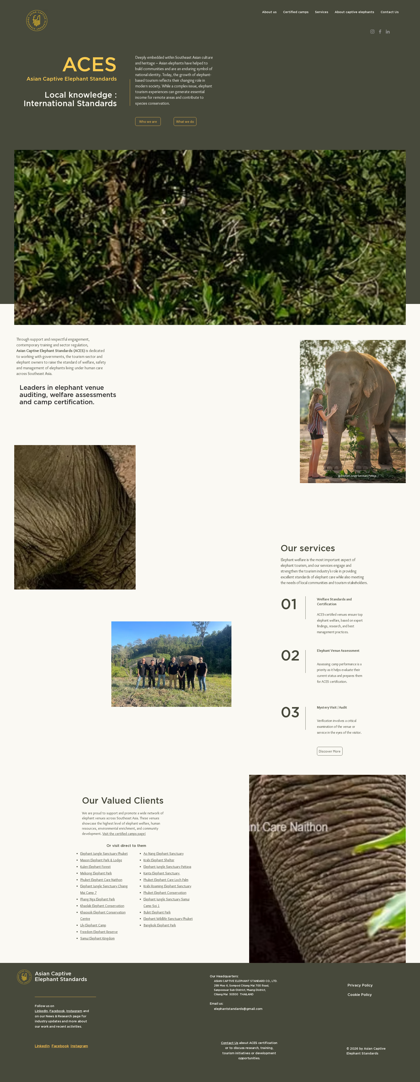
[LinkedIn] (387, 31)
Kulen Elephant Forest (95, 867)
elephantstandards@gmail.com (238, 1009)
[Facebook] (380, 31)
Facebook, (57, 1011)
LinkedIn (41, 1011)
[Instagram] (372, 31)
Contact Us (229, 1043)
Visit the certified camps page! (124, 834)
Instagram (74, 1011)
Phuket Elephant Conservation (165, 893)
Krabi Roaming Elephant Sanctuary (167, 886)
